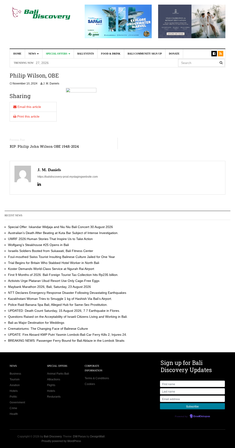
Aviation (15, 385)
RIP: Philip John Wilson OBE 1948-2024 (44, 146)
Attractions (53, 379)
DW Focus (79, 436)
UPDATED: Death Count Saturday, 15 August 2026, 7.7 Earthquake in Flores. (64, 310)
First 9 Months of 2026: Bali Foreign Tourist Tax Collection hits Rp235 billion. (63, 275)
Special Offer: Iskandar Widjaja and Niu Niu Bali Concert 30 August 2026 (60, 227)
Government (17, 402)
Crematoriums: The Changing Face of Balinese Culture (48, 328)
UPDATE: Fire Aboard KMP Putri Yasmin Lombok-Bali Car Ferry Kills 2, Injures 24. (67, 334)
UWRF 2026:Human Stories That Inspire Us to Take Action (50, 239)
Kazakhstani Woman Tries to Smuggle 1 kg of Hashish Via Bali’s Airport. (60, 299)
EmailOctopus (201, 416)
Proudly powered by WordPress (61, 441)
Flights (51, 385)
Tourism (15, 379)
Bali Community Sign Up (145, 53)
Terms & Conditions (97, 378)
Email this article (29, 107)
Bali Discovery (53, 436)
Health (14, 414)
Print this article (27, 116)
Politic (13, 396)
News (32, 53)
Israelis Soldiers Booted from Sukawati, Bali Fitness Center (50, 251)
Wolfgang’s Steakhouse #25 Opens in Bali (38, 245)
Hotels (14, 391)
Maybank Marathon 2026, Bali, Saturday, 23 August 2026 (49, 287)
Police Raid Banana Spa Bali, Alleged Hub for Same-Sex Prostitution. (58, 304)
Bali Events (85, 53)
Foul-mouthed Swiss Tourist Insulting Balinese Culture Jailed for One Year (61, 257)
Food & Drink (110, 53)
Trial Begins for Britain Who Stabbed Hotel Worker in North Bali (53, 263)
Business (15, 373)
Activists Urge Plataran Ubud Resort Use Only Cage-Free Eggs (53, 281)
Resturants (54, 396)
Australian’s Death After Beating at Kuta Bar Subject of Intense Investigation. (97, 64)
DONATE (174, 53)
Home (17, 53)
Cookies (90, 384)
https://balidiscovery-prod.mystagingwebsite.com (67, 176)
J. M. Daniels (51, 83)
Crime (13, 408)
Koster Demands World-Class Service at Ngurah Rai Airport (51, 269)
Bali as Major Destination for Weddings (36, 322)
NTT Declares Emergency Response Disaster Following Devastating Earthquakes (67, 293)
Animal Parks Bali (58, 373)
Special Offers (57, 53)
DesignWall (97, 436)
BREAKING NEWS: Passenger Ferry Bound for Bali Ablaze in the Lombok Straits (66, 340)
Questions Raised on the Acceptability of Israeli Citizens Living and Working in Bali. (68, 316)
